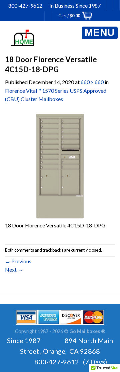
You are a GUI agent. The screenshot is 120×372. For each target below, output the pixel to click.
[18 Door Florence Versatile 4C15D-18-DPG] (60, 165)
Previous (18, 261)
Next (14, 269)
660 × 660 (92, 82)
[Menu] (100, 33)
